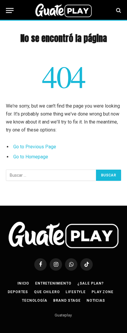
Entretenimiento (53, 283)
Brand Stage (67, 300)
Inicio (23, 283)
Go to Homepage (30, 157)
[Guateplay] (63, 10)
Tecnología (34, 300)
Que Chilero (47, 292)
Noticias (96, 300)
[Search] (118, 10)
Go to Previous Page (34, 147)
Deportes (18, 292)
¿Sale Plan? (90, 283)
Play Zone (102, 292)
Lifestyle (76, 292)
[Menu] (10, 10)
